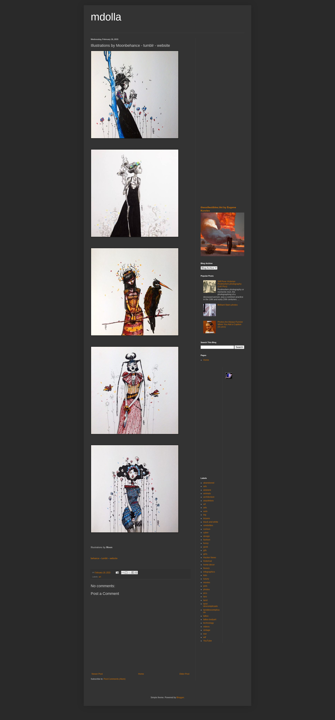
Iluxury (206, 568)
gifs (205, 550)
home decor (209, 564)
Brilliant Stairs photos (228, 305)
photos (206, 589)
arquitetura (208, 500)
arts (205, 507)
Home (141, 674)
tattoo (206, 616)
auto (205, 511)
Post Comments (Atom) (114, 679)
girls (205, 554)
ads (205, 486)
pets (205, 586)
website (113, 558)
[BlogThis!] (126, 572)
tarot (205, 600)
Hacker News (209, 557)
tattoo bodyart (209, 619)
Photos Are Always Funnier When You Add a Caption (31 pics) (230, 324)
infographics (209, 572)
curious (206, 529)
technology (208, 623)
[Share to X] (129, 572)
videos (206, 626)
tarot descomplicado (210, 605)
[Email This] (123, 572)
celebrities (208, 525)
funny (206, 543)
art (100, 577)
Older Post (184, 674)
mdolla (106, 17)
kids (205, 575)
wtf (204, 637)
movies (206, 582)
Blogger (180, 697)
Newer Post (97, 674)
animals (207, 493)
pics (205, 593)
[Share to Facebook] (133, 572)
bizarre (206, 518)
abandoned (208, 483)
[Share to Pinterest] (136, 572)
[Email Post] (117, 572)
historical (207, 561)
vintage (206, 630)
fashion (206, 540)
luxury (206, 579)
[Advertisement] (211, 59)
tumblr (104, 558)
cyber (206, 532)
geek (205, 547)
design (206, 536)
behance (95, 558)
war (205, 634)
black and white (210, 522)
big (204, 515)
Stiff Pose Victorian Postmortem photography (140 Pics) (229, 284)
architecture (208, 497)
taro (205, 596)
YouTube (207, 641)
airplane (207, 490)
